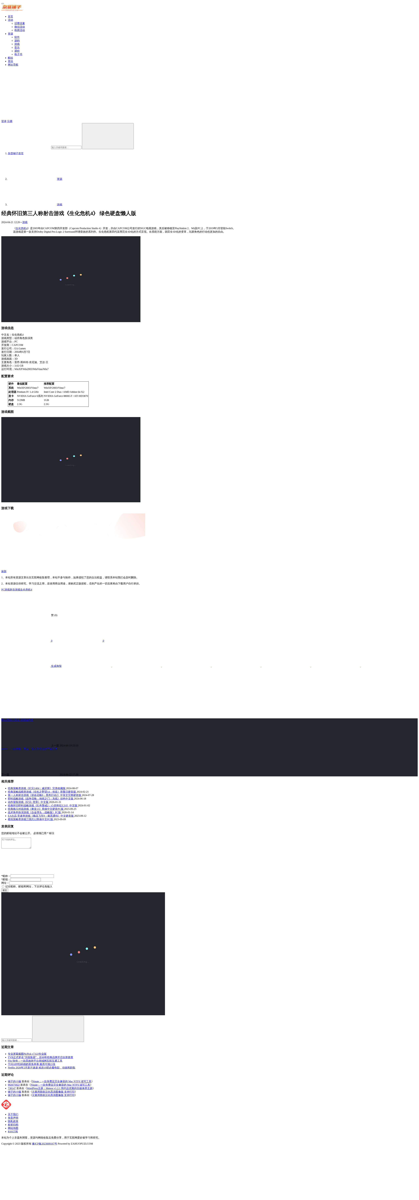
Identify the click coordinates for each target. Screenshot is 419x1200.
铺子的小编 (14, 1081)
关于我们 (13, 1114)
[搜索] (108, 136)
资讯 (10, 61)
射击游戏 (15, 589)
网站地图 (13, 1128)
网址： (5, 882)
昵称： (5, 876)
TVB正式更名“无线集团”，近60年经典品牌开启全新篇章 (40, 1057)
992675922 (14, 1084)
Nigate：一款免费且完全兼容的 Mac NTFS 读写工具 (61, 1081)
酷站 (10, 57)
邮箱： (5, 879)
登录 (4, 121)
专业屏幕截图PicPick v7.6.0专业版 (27, 1053)
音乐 (17, 47)
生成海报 (56, 666)
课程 (17, 51)
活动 (10, 20)
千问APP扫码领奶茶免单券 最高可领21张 (31, 1064)
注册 (9, 121)
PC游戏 (5, 589)
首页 (10, 16)
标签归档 (13, 1124)
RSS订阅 (13, 1131)
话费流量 (19, 23)
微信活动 (19, 26)
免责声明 (13, 1117)
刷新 (4, 571)
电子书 (18, 54)
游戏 (17, 44)
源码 (17, 40)
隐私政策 (13, 1121)
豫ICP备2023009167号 (44, 1143)
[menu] (2, 3)
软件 (17, 37)
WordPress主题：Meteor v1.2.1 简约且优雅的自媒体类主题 (59, 1088)
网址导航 (13, 64)
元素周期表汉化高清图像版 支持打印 (53, 1091)
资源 (10, 33)
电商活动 (19, 30)
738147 (12, 1088)
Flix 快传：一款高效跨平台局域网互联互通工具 (35, 1060)
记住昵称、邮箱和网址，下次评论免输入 (28, 886)
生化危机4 (21, 228)
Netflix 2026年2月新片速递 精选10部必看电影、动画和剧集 (41, 1067)
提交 (5, 890)
